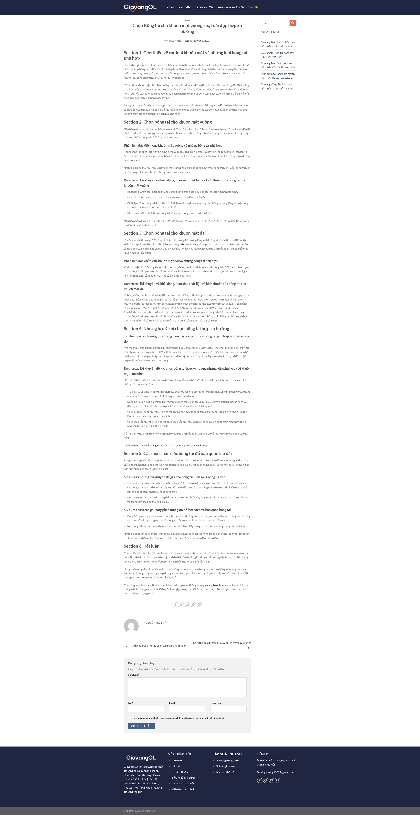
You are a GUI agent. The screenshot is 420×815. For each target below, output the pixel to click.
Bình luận (133, 674)
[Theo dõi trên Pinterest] (265, 780)
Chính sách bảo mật (183, 783)
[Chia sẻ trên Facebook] (175, 604)
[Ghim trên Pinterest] (193, 604)
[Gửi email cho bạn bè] (187, 604)
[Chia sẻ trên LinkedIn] (199, 604)
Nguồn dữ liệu (180, 771)
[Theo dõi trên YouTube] (271, 780)
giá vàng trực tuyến (214, 585)
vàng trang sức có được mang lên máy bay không (179, 445)
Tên (130, 702)
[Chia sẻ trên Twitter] (181, 604)
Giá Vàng (168, 7)
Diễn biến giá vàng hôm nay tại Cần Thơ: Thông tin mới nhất (278, 75)
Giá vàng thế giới (225, 771)
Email (172, 702)
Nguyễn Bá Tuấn (201, 41)
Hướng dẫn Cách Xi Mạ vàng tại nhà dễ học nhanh (157, 645)
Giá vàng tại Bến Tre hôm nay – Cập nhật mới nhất (278, 54)
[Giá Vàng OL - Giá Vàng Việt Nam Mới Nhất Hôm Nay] (140, 7)
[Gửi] (293, 23)
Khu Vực (185, 7)
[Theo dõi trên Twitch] (277, 780)
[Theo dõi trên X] (259, 780)
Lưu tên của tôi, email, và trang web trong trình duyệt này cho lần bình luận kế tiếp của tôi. (179, 718)
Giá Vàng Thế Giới (231, 7)
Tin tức (253, 7)
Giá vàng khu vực (225, 766)
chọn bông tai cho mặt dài (182, 244)
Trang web (215, 702)
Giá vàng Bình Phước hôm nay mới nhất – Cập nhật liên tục (278, 44)
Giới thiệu (177, 760)
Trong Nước (204, 7)
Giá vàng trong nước (227, 760)
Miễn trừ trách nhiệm (184, 789)
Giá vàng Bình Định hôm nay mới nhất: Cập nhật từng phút (278, 65)
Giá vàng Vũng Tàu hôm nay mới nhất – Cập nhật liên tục (277, 86)
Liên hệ (176, 766)
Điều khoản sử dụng (183, 777)
